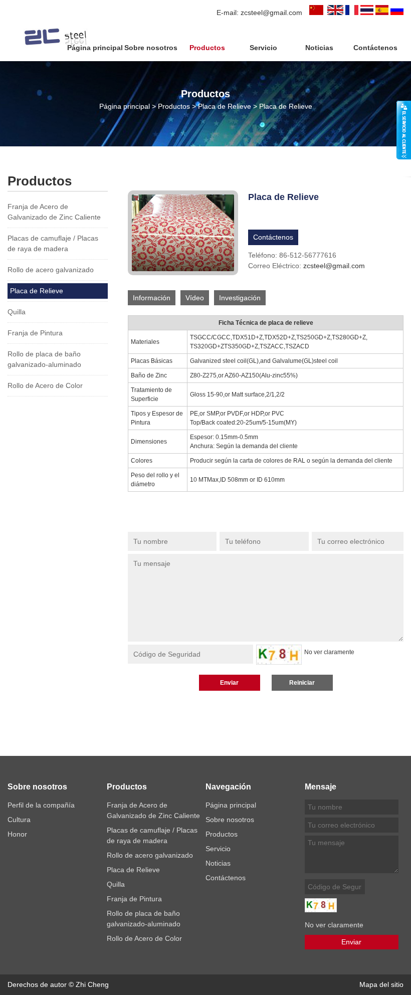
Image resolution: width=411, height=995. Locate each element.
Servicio (263, 48)
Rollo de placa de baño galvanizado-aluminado (44, 359)
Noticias (319, 48)
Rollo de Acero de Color (45, 385)
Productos (207, 48)
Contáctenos (375, 48)
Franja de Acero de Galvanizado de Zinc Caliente (54, 212)
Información (151, 298)
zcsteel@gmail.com (271, 13)
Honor (17, 834)
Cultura (19, 820)
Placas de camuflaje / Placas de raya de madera (53, 243)
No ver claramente (329, 652)
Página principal (95, 48)
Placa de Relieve (224, 106)
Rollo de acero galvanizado (51, 270)
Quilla (17, 312)
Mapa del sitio (381, 984)
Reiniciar (302, 682)
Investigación (240, 298)
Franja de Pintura (35, 333)
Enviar (229, 682)
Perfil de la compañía (41, 805)
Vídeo (194, 298)
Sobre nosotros (150, 48)
